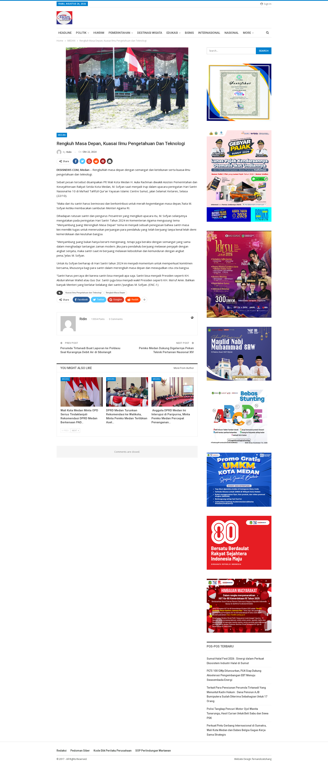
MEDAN (62, 135)
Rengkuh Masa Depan (115, 293)
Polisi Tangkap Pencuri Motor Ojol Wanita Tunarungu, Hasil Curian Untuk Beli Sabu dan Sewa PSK (237, 713)
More (247, 33)
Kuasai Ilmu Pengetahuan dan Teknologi (83, 293)
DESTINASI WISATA (149, 33)
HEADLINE (65, 33)
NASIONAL (232, 33)
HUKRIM (98, 33)
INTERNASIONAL (209, 33)
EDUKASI (172, 33)
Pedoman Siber (80, 750)
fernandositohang (261, 759)
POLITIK (81, 33)
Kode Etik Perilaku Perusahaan (113, 750)
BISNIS (189, 33)
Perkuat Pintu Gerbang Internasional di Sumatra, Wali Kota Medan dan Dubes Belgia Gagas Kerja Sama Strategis (236, 730)
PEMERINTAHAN (119, 33)
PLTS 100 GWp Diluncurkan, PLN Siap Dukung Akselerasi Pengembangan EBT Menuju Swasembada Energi (234, 675)
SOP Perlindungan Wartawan (153, 750)
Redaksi (62, 750)
